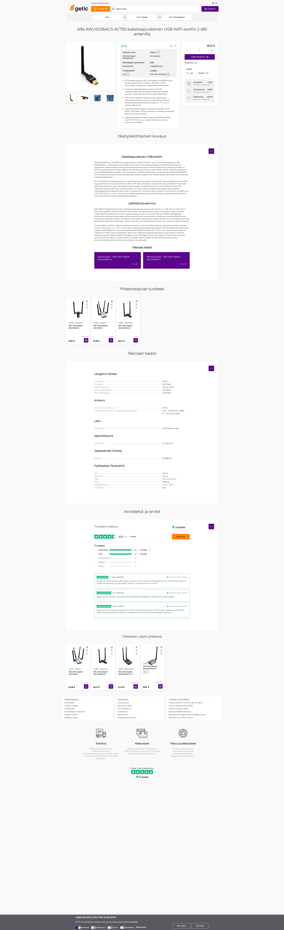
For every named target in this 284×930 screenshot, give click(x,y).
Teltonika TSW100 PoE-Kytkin (180, 705)
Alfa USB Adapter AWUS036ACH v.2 (124, 663)
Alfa (107, 17)
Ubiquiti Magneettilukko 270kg (181, 699)
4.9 (125, 46)
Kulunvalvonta (123, 696)
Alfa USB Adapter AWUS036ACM (124, 320)
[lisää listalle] (175, 46)
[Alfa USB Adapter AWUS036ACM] (128, 307)
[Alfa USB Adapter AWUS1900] (103, 307)
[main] (80, 8)
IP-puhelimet (123, 705)
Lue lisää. (134, 922)
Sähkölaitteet (69, 702)
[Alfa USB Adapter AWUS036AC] (78, 307)
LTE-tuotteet (69, 696)
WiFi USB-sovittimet (158, 74)
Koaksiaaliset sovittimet (127, 711)
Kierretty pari (123, 708)
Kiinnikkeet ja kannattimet (74, 705)
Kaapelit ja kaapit (71, 711)
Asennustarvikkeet (125, 699)
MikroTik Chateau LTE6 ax (178, 702)
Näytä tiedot (141, 927)
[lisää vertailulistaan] (171, 46)
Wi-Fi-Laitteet (142, 17)
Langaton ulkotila (71, 699)
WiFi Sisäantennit (124, 702)
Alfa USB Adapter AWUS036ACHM (149, 663)
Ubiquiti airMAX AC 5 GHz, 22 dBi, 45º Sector (186, 696)
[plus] (212, 50)
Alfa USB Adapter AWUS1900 (99, 320)
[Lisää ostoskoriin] (87, 337)
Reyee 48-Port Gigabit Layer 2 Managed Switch (187, 708)
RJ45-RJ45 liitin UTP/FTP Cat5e (181, 711)
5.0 (71, 316)
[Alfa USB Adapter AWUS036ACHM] (152, 650)
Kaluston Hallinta (71, 708)
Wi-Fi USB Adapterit (177, 17)
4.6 (120, 316)
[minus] (187, 50)
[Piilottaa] (211, 151)
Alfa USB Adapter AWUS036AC (75, 320)
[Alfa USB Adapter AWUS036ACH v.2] (128, 650)
